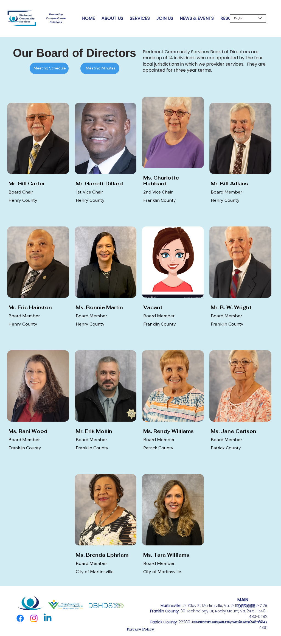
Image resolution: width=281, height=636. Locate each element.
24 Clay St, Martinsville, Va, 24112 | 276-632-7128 (214, 605)
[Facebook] (20, 618)
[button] (99, 68)
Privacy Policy (140, 629)
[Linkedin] (47, 618)
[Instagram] (34, 618)
